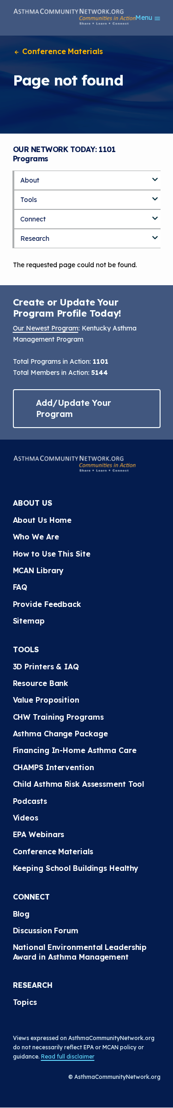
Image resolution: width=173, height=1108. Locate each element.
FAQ (20, 587)
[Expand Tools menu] (155, 195)
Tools (28, 200)
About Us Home (42, 520)
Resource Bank (41, 683)
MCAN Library (38, 570)
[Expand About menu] (155, 176)
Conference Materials (61, 51)
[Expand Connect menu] (155, 214)
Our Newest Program (45, 328)
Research (34, 238)
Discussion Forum (45, 930)
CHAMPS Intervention (53, 767)
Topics (25, 1002)
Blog (21, 913)
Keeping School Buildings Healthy (76, 868)
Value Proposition (46, 699)
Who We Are (36, 536)
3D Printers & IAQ (46, 666)
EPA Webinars (39, 834)
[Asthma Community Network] (75, 16)
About (29, 180)
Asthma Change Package (60, 733)
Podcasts (30, 801)
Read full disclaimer (68, 1056)
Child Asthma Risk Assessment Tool (78, 784)
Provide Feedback (47, 604)
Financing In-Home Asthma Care (75, 750)
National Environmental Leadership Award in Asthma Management (81, 952)
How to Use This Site (51, 553)
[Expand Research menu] (155, 234)
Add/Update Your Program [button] (74, 408)
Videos (25, 817)
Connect (33, 219)
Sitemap (29, 620)
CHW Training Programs (58, 717)
